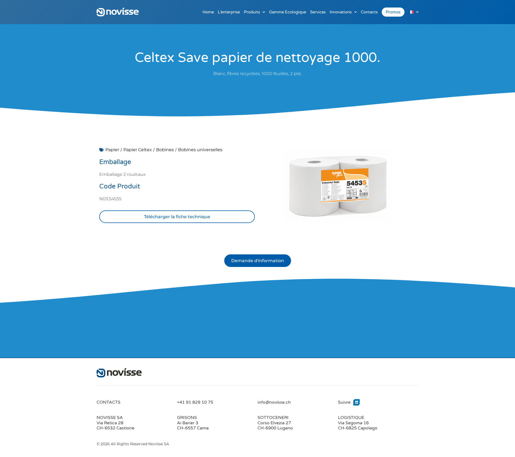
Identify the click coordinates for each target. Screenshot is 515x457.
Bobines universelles (200, 149)
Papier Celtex (137, 149)
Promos (393, 12)
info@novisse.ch (274, 402)
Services (318, 12)
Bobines (165, 149)
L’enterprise (229, 12)
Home (208, 12)
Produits (252, 12)
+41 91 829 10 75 (195, 402)
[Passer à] (413, 12)
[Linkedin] (356, 402)
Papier (112, 149)
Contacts (369, 12)
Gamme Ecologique (287, 12)
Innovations (341, 12)
